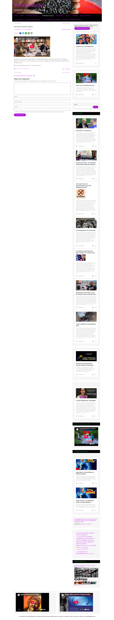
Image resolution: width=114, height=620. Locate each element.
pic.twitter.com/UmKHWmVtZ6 (82, 549)
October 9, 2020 (91, 553)
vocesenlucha (28, 29)
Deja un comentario (67, 29)
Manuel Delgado (18, 23)
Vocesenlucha (29, 5)
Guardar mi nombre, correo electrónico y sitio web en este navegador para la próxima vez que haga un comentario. (39, 111)
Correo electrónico (18, 101)
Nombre (15, 96)
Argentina (17, 68)
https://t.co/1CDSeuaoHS (83, 547)
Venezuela (28, 68)
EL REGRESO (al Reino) (22, 68)
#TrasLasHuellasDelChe (80, 536)
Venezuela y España (66, 23)
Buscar (75, 104)
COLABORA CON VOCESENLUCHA (82, 28)
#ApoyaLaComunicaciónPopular (84, 545)
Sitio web (16, 106)
